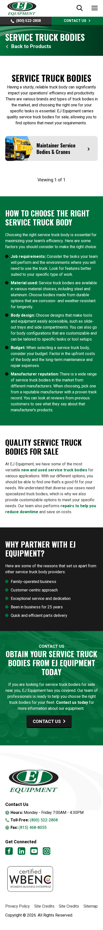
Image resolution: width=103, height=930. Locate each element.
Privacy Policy (17, 906)
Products (40, 46)
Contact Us (75, 20)
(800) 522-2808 (28, 20)
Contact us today (72, 703)
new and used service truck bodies (54, 470)
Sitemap (91, 906)
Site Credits (44, 906)
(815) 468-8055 (32, 828)
